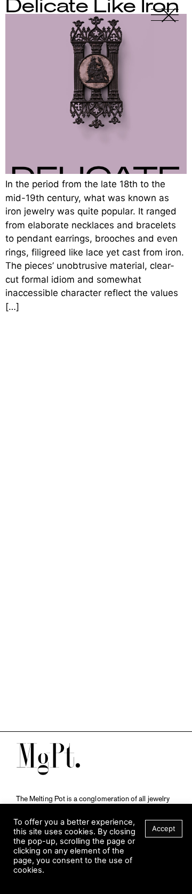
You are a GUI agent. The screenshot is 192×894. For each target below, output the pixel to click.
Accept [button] (163, 828)
